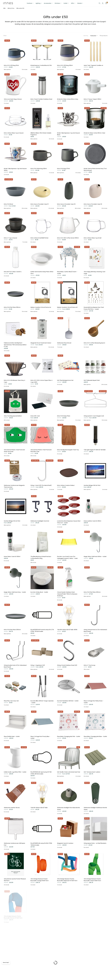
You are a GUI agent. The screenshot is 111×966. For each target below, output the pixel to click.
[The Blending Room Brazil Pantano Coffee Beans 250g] (42, 542)
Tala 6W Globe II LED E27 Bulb (39, 807)
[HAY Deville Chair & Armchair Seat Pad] (69, 757)
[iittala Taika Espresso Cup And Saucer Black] (69, 118)
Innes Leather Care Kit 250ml (92, 521)
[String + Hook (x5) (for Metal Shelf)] (42, 470)
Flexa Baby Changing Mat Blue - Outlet (95, 736)
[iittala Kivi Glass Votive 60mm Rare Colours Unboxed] (42, 935)
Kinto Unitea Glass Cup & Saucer (14, 133)
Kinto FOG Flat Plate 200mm (92, 592)
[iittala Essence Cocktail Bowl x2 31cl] (42, 50)
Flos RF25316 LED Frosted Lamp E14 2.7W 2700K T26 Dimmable (42, 630)
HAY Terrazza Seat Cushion (92, 772)
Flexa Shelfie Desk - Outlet (12, 736)
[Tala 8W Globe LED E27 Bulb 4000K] (69, 615)
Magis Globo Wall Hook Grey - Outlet (15, 592)
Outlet (65, 3)
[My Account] (102, 3)
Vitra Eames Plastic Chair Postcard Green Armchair (14, 450)
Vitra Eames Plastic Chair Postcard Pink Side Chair (41, 450)
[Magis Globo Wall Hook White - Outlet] (95, 542)
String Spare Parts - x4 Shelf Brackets (95, 843)
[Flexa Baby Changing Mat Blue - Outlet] (95, 722)
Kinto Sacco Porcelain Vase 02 (93, 204)
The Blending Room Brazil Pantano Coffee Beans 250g (41, 557)
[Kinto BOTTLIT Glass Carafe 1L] (15, 257)
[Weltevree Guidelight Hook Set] (42, 506)
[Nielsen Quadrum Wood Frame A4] (42, 292)
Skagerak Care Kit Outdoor (65, 843)
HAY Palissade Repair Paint (92, 380)
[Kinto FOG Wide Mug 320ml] (42, 154)
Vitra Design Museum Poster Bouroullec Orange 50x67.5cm (40, 880)
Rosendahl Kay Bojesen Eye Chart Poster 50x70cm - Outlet (94, 308)
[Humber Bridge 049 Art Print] (95, 470)
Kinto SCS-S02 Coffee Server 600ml (68, 238)
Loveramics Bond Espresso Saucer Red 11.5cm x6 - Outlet (68, 522)
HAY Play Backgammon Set (65, 380)
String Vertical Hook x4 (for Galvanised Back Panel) (95, 630)
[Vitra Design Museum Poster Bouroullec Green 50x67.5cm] (95, 864)
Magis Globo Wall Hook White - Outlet (95, 556)
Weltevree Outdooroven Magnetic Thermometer (14, 486)
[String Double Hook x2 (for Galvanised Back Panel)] (15, 650)
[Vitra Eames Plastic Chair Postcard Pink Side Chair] (42, 435)
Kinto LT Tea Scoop (89, 665)
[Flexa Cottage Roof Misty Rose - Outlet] (95, 686)
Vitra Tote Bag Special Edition (13, 416)
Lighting (38, 3)
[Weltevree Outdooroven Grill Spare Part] (15, 828)
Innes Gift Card (35, 416)
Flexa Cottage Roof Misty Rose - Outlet (93, 702)
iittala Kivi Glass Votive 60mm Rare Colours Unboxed (41, 951)
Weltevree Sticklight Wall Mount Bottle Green (95, 808)
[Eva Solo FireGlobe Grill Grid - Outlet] (69, 686)
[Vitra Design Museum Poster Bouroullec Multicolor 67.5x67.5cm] (69, 864)
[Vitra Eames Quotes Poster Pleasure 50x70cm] (15, 864)
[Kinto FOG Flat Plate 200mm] (95, 577)
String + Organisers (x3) (38, 665)
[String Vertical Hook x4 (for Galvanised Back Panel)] (95, 615)
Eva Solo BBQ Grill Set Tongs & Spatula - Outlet (42, 702)
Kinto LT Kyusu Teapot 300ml (92, 99)
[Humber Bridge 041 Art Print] (15, 506)
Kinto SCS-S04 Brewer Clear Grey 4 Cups (14, 381)
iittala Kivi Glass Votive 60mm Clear (94, 133)
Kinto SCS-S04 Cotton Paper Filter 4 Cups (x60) (41, 381)
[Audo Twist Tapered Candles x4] (95, 50)
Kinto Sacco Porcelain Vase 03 (66, 204)
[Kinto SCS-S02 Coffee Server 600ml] (69, 223)
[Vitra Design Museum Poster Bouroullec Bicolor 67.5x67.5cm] (15, 900)
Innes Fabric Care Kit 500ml (12, 556)
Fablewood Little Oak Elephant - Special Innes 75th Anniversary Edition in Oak (15, 344)
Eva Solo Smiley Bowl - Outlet (39, 592)
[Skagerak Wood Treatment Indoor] (42, 328)
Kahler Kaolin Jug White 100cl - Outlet (15, 772)
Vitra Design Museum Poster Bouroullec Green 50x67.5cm (92, 880)
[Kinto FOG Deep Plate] (69, 401)
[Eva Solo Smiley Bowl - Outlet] (42, 577)
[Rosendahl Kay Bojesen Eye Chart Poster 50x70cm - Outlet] (95, 292)
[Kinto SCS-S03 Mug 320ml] (69, 50)
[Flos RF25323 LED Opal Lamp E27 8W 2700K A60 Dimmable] (42, 757)
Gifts (72, 3)
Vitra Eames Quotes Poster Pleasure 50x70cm (15, 880)
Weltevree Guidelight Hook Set (40, 521)
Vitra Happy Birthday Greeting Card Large (94, 272)
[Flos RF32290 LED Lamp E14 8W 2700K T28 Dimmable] (42, 828)
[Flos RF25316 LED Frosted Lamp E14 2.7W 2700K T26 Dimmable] (42, 615)
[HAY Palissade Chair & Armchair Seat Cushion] (69, 935)
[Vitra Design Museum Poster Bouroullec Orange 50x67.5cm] (42, 864)
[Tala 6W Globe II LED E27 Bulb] (42, 793)
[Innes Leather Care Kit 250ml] (95, 506)
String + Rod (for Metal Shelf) (66, 914)
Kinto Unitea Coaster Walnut (66, 485)
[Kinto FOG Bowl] (15, 189)
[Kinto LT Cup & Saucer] (15, 223)
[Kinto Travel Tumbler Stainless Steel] (42, 84)
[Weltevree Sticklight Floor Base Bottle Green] (69, 793)
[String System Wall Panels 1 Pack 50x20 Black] (95, 900)
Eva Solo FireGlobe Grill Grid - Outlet (67, 701)
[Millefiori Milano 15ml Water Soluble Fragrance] (42, 118)
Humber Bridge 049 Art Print (92, 485)
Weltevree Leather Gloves (12, 807)
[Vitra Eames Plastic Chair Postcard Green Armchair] (15, 435)
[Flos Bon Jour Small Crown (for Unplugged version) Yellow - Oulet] (69, 542)
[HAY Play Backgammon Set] (69, 365)
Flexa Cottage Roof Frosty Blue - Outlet (40, 737)
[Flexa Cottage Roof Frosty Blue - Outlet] (42, 722)
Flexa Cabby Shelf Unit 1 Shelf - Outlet (15, 950)
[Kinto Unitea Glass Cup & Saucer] (15, 118)
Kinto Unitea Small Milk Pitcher (39, 238)
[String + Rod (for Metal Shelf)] (69, 900)
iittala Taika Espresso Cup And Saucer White (15, 169)
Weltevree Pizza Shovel (64, 343)
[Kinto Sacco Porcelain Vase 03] (69, 189)
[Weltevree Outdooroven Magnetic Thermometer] (15, 470)
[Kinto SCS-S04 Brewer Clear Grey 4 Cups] (15, 365)
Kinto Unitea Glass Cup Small (92, 238)
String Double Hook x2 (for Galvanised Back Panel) (15, 666)
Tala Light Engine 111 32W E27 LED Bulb (95, 450)
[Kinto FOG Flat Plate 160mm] (15, 292)
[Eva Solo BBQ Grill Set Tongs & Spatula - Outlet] (42, 686)
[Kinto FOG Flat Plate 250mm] (15, 615)
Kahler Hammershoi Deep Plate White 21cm (42, 272)
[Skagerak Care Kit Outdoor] (69, 828)
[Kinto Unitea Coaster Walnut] (69, 470)
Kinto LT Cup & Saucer (10, 238)
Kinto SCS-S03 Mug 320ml (65, 65)
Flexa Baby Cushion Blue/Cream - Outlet (67, 272)
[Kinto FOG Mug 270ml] (69, 154)
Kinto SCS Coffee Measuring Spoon (94, 343)
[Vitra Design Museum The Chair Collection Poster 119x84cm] (95, 935)
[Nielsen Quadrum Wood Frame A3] (69, 292)
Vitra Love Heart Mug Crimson (13, 99)
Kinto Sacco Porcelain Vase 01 (40, 204)
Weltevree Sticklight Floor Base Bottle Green (68, 808)
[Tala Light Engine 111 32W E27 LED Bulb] (95, 435)
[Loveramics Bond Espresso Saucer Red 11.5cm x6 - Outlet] (69, 506)
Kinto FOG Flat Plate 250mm (12, 629)
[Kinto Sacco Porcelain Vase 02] (95, 189)
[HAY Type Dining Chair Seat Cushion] (42, 900)
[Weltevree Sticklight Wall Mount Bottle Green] (95, 793)
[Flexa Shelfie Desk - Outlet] (15, 722)
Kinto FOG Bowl (8, 204)
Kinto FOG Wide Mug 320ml (39, 168)
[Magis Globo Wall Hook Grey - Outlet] (15, 577)
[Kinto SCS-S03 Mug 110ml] (15, 50)
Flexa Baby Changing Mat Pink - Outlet (68, 736)
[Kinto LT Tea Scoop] (95, 650)
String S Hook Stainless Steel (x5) (67, 665)
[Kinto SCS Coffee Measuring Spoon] (95, 328)
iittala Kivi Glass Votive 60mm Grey (67, 99)
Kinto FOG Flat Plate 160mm (12, 307)
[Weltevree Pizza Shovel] (69, 328)
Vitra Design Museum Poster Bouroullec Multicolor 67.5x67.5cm (67, 880)
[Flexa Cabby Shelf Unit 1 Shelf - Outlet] (15, 935)
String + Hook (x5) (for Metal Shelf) (41, 485)
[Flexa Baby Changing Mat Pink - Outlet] (69, 722)
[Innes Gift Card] (42, 401)
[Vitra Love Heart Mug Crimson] (15, 84)
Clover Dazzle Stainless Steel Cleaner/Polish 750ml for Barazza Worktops (67, 594)
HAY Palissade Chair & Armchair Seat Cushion (68, 951)
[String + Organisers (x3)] (42, 650)
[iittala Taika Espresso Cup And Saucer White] (15, 154)
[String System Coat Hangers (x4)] (95, 401)
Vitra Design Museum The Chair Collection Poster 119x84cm (93, 951)
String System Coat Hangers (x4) (94, 416)
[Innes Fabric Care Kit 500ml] (15, 542)
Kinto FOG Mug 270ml (63, 168)
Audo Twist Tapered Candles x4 (93, 65)
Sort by (86, 35)
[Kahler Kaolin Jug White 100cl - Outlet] (15, 757)
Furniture (29, 3)
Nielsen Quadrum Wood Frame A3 (67, 307)
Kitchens (57, 3)
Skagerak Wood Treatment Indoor (41, 343)
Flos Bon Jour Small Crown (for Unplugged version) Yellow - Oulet (67, 557)
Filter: (5, 35)
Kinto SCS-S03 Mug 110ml (11, 65)
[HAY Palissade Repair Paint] (95, 365)
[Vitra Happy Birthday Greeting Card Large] (95, 257)
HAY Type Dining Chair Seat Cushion (41, 914)
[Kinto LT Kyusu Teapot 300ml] (95, 84)
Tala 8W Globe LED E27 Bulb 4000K (67, 629)
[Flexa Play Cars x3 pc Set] (15, 686)
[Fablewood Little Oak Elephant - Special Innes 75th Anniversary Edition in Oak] (15, 328)
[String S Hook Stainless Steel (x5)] (69, 650)
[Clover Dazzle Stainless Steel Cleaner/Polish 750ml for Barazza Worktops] (69, 577)
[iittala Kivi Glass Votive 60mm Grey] (69, 84)
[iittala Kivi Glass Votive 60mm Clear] (95, 118)
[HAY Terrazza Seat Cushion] (95, 757)
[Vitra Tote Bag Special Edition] (15, 401)
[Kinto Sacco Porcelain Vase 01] (42, 189)
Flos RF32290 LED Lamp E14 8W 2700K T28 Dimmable (41, 844)
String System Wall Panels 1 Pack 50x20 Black (95, 915)
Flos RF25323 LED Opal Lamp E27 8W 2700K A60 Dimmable (41, 773)
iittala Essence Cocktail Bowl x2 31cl (41, 65)
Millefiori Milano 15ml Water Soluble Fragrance (41, 134)
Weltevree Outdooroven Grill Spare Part (14, 844)
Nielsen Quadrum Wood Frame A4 (41, 307)
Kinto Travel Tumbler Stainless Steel (41, 99)
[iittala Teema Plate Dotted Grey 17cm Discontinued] (95, 154)
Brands (80, 3)
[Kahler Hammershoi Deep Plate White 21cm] (42, 257)
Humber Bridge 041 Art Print (12, 521)
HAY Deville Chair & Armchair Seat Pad (68, 772)
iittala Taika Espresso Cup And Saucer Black (68, 134)
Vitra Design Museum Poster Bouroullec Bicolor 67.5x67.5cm (13, 915)
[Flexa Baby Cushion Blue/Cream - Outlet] (69, 257)
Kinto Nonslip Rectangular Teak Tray (68, 450)
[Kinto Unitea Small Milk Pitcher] (42, 223)
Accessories (47, 3)
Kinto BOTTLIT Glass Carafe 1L (12, 271)
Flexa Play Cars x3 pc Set (11, 701)
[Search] (99, 3)
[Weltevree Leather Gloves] (15, 793)
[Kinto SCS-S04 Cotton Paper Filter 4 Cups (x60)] (42, 365)
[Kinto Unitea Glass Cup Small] (95, 223)
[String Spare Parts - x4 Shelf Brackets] (95, 828)
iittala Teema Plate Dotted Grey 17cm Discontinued (95, 169)
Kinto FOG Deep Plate (63, 416)
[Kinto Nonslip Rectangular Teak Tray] (69, 435)
